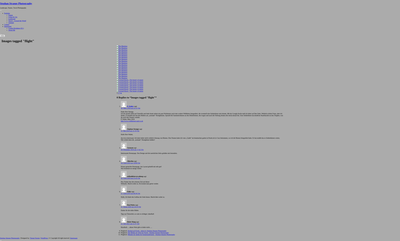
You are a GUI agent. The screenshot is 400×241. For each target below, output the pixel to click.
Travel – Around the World (17, 21)
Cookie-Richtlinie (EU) (16, 28)
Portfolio (7, 13)
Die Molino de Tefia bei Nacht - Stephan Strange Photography (148, 233)
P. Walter (130, 106)
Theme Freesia (35, 238)
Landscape (11, 19)
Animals (11, 23)
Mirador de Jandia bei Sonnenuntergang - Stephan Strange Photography (151, 234)
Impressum (7, 26)
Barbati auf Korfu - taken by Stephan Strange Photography (147, 231)
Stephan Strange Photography (16, 3)
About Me (11, 30)
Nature (10, 15)
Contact (6, 24)
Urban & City (12, 17)
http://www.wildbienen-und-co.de (132, 121)
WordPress (44, 238)
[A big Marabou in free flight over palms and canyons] (200, 46)
